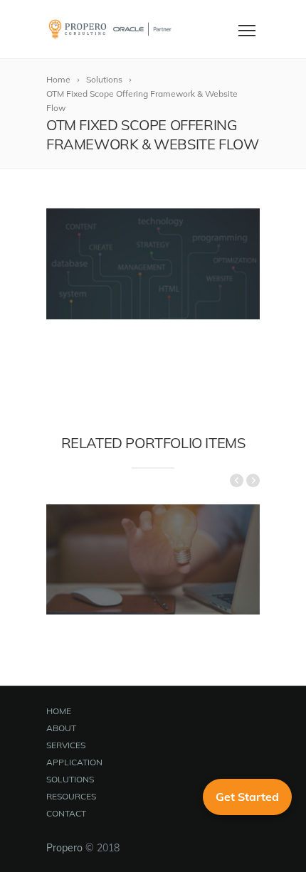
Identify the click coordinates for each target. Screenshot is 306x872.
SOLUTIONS (70, 779)
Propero (64, 847)
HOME (58, 711)
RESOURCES (71, 796)
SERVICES (65, 745)
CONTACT (66, 813)
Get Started (247, 796)
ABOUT (61, 728)
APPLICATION (74, 762)
